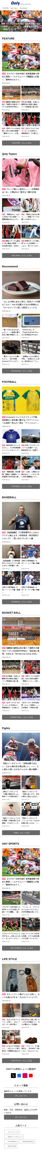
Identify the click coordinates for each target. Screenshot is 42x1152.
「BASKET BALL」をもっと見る (21, 717)
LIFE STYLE (9, 959)
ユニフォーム (13, 1132)
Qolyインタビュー (15, 1137)
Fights (6, 728)
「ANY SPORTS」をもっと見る (21, 948)
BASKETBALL (28, 1142)
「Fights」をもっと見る (21, 833)
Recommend (10, 266)
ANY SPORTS (10, 843)
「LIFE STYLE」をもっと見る (21, 1061)
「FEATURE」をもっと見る (21, 143)
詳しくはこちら (21, 1096)
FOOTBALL (9, 381)
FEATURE (8, 38)
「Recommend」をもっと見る (21, 371)
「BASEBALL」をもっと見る (21, 602)
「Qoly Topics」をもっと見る (21, 255)
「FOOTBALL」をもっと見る (21, 486)
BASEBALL (9, 497)
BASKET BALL (11, 612)
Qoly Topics (9, 153)
